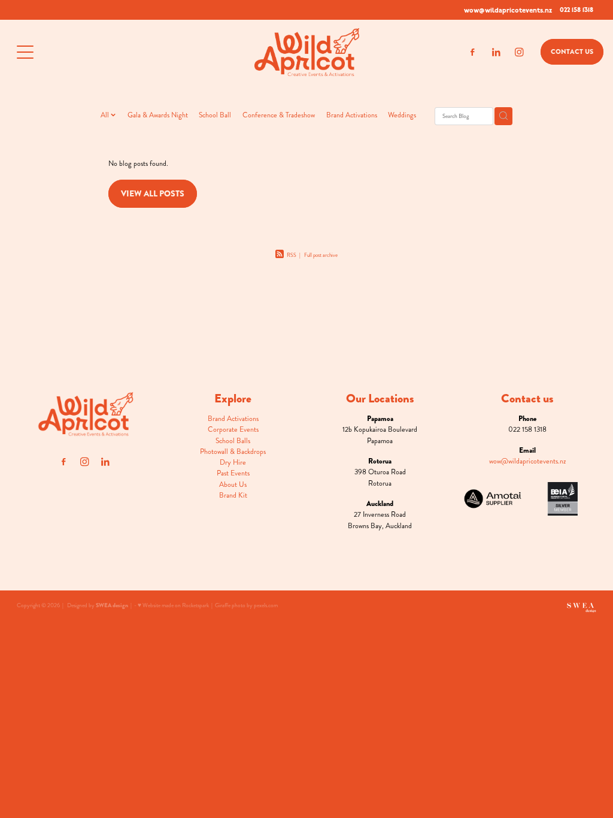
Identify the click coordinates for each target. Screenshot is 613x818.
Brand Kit (233, 495)
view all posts (152, 193)
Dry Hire (233, 462)
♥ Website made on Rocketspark (173, 605)
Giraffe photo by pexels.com (246, 605)
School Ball (215, 115)
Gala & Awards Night (158, 115)
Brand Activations (351, 115)
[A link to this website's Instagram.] (519, 52)
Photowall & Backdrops (233, 451)
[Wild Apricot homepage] (306, 52)
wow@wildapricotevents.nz (508, 9)
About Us (233, 484)
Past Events (233, 473)
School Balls (233, 440)
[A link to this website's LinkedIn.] (496, 52)
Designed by (97, 605)
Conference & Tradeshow (278, 115)
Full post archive (321, 255)
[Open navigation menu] (89, 52)
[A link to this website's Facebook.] (472, 52)
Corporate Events (233, 429)
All (106, 115)
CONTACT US (572, 51)
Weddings (402, 115)
